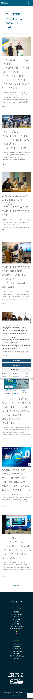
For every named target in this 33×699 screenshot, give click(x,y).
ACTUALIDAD (17, 619)
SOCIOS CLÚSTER (16, 614)
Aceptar (16, 360)
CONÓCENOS (16, 612)
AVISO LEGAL (16, 624)
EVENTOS (16, 617)
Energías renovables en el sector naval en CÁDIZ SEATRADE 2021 (16, 140)
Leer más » (5, 106)
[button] (30, 322)
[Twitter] (14, 602)
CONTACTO (16, 621)
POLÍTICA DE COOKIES (16, 629)
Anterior (16, 585)
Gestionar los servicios (7, 355)
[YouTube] (21, 602)
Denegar (16, 365)
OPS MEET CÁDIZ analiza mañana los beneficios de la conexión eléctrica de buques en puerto (16, 410)
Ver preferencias (16, 370)
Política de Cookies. (25, 352)
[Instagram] (16, 602)
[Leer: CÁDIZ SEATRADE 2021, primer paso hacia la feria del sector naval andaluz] (16, 252)
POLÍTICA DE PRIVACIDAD (16, 626)
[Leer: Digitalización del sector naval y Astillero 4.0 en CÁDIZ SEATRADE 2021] (16, 182)
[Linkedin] (11, 602)
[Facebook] (19, 602)
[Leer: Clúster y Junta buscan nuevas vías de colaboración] (16, 319)
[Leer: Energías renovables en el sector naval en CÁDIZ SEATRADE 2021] (16, 121)
